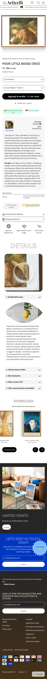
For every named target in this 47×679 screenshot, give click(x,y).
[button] (23, 31)
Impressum (30, 634)
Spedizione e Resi (32, 623)
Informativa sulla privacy (35, 630)
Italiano (21, 672)
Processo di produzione (35, 626)
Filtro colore (6, 629)
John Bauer (9, 130)
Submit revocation (33, 641)
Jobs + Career (31, 637)
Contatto (29, 619)
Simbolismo (36, 128)
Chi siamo (6, 625)
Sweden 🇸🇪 (37, 124)
